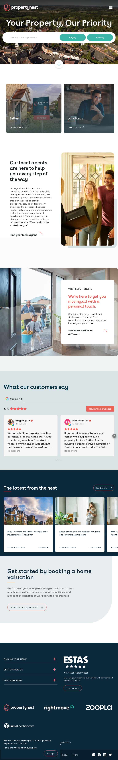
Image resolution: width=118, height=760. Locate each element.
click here (32, 747)
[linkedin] (104, 754)
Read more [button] (14, 450)
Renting (100, 37)
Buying (72, 37)
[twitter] (110, 754)
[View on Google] (11, 422)
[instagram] (99, 754)
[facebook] (93, 754)
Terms (75, 755)
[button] (4, 436)
